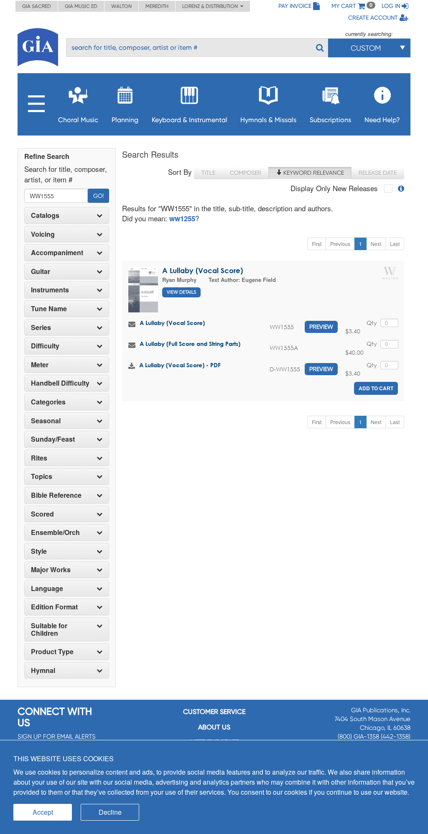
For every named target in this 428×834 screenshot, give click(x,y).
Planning (125, 120)
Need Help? (382, 120)
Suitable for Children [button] (49, 629)
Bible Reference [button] (56, 495)
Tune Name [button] (49, 308)
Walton (121, 6)
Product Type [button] (52, 651)
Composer (245, 172)
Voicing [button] (43, 234)
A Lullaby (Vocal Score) (202, 270)
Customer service (214, 712)
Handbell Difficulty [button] (60, 383)
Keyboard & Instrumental (189, 120)
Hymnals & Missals (268, 120)
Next (376, 243)
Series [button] (41, 327)
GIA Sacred (36, 6)
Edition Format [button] (54, 607)
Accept (43, 812)
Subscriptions (330, 120)
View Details (181, 292)
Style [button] (39, 551)
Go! (98, 195)
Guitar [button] (40, 271)
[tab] (67, 215)
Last (395, 243)
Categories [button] (48, 402)
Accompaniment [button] (57, 252)
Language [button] (47, 588)
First (316, 243)
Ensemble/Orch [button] (55, 532)
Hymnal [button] (43, 670)
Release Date (378, 172)
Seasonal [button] (46, 421)
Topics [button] (41, 476)
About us (214, 727)
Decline (110, 812)
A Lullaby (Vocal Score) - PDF (180, 364)
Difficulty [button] (45, 346)
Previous (340, 243)
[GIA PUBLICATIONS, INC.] (38, 46)
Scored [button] (42, 514)
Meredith (156, 6)
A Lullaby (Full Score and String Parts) (190, 343)
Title (208, 172)
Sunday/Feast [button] (53, 439)
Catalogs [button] (45, 215)
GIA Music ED (81, 6)
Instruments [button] (50, 290)
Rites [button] (39, 458)
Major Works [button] (51, 569)
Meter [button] (39, 364)
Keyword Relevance (313, 172)
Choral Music (78, 120)
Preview (321, 326)
